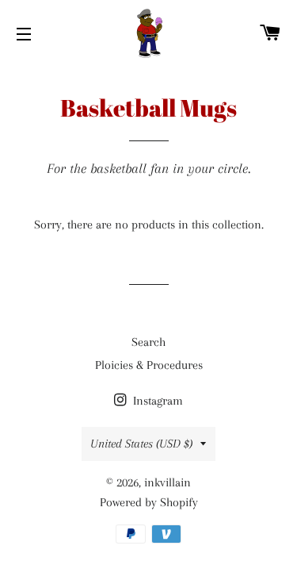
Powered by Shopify (149, 502)
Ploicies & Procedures (149, 365)
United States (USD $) (141, 443)
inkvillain (167, 482)
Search (148, 342)
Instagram (156, 401)
